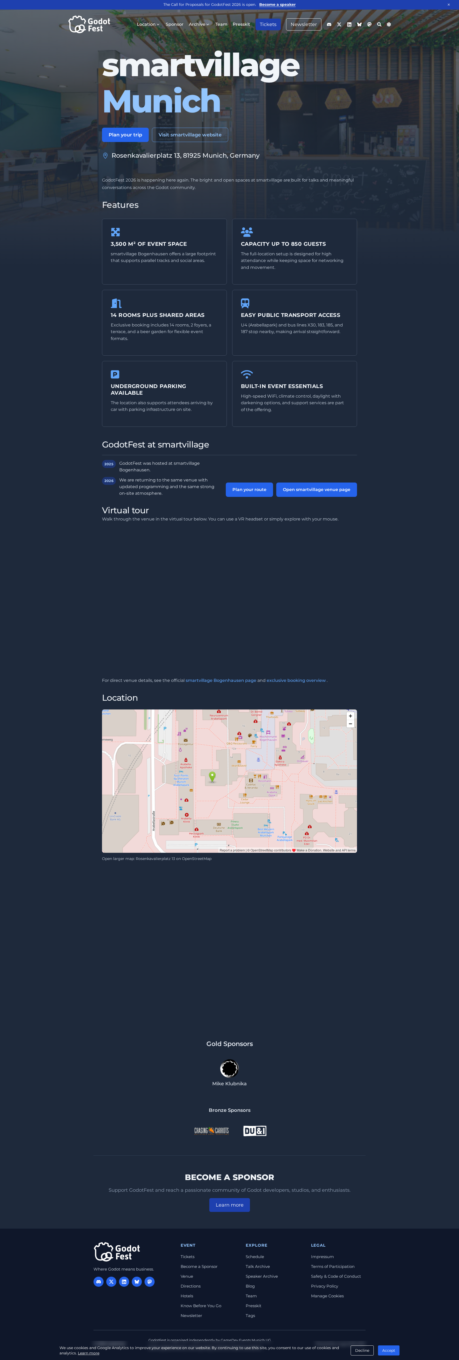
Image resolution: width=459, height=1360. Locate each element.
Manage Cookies (327, 1295)
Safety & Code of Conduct (336, 1276)
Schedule (255, 1256)
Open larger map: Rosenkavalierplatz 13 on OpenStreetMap (156, 858)
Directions (191, 1286)
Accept (388, 1350)
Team (251, 1295)
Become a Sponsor (199, 1266)
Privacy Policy (324, 1286)
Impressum (322, 1256)
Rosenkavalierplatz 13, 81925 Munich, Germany (186, 155)
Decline (362, 1350)
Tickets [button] (268, 24)
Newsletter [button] (304, 24)
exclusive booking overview (296, 680)
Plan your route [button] (249, 489)
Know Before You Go (201, 1305)
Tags (250, 1315)
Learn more (88, 1353)
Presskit (253, 1305)
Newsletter (191, 1315)
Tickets (187, 1256)
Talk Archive (258, 1266)
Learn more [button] (230, 1205)
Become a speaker (277, 4)
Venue (187, 1276)
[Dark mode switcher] (389, 24)
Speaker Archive (262, 1276)
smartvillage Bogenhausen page (221, 680)
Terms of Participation (333, 1266)
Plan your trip (125, 135)
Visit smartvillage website (190, 135)
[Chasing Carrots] (211, 1131)
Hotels (187, 1295)
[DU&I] (255, 1131)
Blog (250, 1286)
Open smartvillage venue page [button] (316, 489)
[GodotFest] (117, 1252)
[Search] (379, 24)
